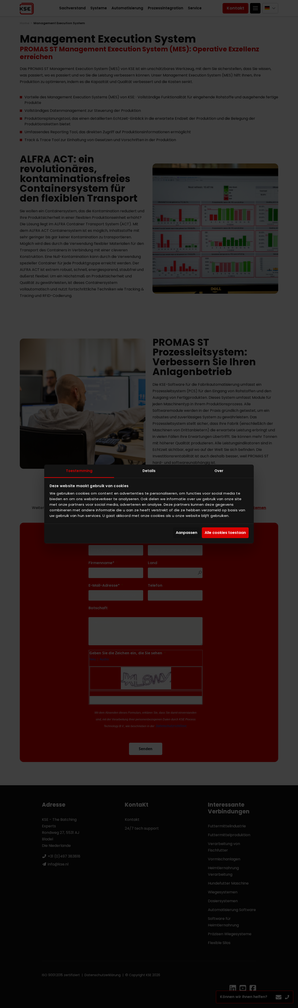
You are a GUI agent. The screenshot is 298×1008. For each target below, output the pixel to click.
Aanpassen (186, 532)
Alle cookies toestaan (225, 532)
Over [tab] (218, 470)
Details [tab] (149, 470)
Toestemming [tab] (79, 470)
